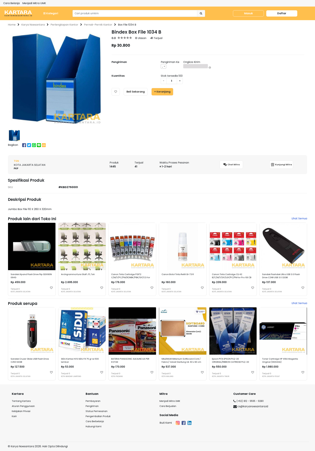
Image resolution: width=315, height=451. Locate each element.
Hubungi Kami (93, 426)
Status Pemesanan (96, 411)
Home (12, 25)
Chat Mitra (233, 164)
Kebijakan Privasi (21, 411)
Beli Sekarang (135, 92)
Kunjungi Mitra (283, 164)
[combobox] (163, 66)
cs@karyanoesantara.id (252, 406)
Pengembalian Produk (98, 416)
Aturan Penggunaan (23, 406)
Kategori (52, 13)
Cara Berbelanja (95, 421)
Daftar (281, 13)
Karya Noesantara (33, 25)
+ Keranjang (162, 92)
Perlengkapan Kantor (64, 25)
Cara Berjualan (167, 406)
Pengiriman (92, 406)
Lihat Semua (299, 218)
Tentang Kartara (21, 401)
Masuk (248, 13)
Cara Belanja (11, 3)
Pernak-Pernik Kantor (98, 25)
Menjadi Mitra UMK (34, 3)
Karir (14, 416)
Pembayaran (93, 401)
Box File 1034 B (127, 25)
